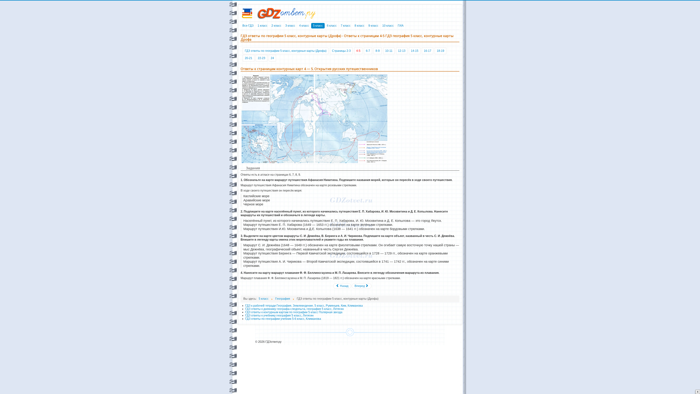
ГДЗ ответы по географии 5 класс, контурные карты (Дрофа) (285, 50)
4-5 (358, 50)
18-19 (440, 50)
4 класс (304, 25)
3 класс (290, 25)
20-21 (248, 58)
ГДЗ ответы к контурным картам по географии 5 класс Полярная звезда (293, 312)
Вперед (360, 285)
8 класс (359, 25)
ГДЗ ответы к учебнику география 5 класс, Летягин (279, 315)
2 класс (276, 25)
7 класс (346, 25)
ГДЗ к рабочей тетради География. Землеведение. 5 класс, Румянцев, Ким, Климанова (304, 305)
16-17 (427, 50)
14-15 (414, 50)
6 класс (332, 25)
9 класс (373, 25)
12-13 (401, 50)
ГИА (401, 25)
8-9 (378, 50)
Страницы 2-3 (341, 50)
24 (272, 58)
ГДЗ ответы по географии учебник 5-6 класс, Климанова (283, 318)
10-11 (388, 50)
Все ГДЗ (248, 25)
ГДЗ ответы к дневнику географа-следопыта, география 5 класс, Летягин (294, 308)
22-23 (261, 58)
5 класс (318, 25)
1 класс (262, 25)
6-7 (368, 50)
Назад (343, 285)
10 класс (388, 25)
